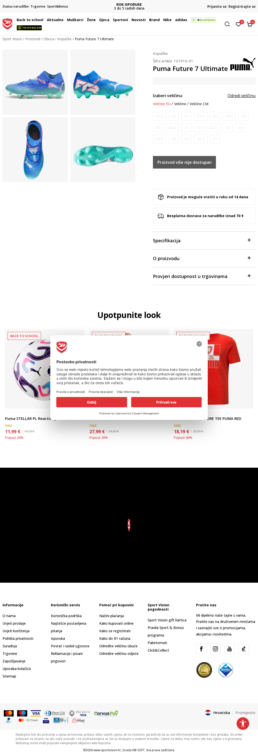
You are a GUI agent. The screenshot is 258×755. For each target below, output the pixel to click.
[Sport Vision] (7, 23)
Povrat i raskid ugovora (70, 646)
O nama (9, 615)
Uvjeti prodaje (14, 623)
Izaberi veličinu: (168, 95)
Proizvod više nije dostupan (184, 162)
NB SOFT (138, 750)
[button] (44, 19)
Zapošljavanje (14, 661)
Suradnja (10, 646)
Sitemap (9, 676)
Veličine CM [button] (199, 104)
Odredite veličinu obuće (118, 646)
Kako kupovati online (116, 623)
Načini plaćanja (111, 615)
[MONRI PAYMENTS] (78, 720)
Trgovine (10, 653)
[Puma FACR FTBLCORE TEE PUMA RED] (213, 369)
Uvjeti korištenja (16, 630)
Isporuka (58, 638)
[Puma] (242, 63)
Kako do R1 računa (114, 638)
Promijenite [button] (245, 712)
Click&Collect (158, 650)
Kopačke (64, 38)
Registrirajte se (242, 6)
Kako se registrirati (115, 630)
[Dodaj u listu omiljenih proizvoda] (246, 401)
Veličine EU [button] (162, 104)
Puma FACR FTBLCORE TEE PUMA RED (207, 418)
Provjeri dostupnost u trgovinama (190, 276)
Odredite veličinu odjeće (119, 653)
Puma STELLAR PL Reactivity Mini (35, 418)
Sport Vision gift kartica (167, 620)
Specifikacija (167, 240)
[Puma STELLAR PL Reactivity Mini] (44, 369)
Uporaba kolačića (17, 668)
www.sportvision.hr (107, 750)
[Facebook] (201, 649)
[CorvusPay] (106, 713)
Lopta (10, 412)
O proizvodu (166, 258)
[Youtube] (229, 649)
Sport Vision (12, 38)
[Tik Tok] (244, 649)
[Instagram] (215, 649)
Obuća (49, 38)
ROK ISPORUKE (129, 4)
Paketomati (157, 642)
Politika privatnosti (18, 638)
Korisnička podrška (66, 615)
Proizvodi (32, 38)
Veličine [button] (180, 104)
